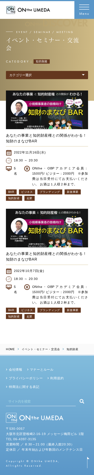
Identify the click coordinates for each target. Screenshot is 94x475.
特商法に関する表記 (24, 387)
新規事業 (72, 192)
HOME (10, 349)
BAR (11, 192)
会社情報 (15, 369)
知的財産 (14, 198)
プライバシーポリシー (26, 378)
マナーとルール (42, 369)
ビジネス (27, 192)
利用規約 (57, 378)
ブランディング (50, 192)
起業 (29, 198)
